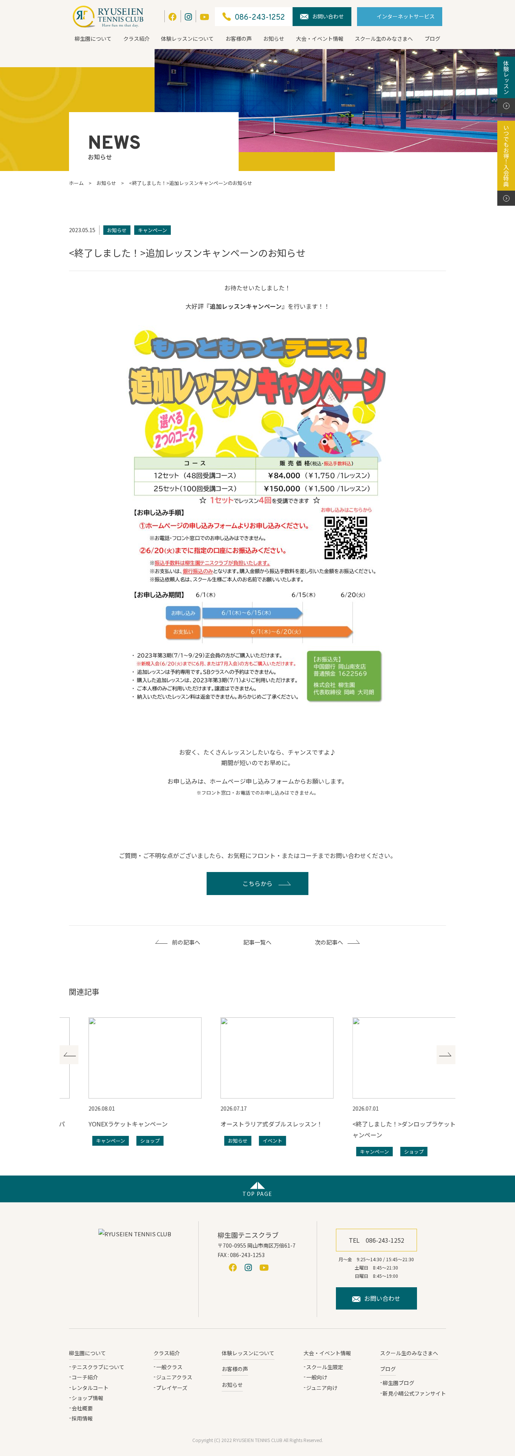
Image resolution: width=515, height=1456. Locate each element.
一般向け (316, 1377)
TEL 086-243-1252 (376, 1240)
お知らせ (273, 38)
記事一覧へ (257, 942)
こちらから (257, 883)
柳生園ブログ (398, 1383)
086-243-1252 (260, 18)
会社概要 (82, 1408)
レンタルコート (90, 1387)
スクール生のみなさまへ (384, 38)
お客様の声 (238, 38)
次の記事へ (329, 942)
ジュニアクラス (174, 1377)
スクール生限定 (324, 1367)
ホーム (76, 182)
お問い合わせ (328, 16)
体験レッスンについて (187, 38)
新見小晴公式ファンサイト (414, 1393)
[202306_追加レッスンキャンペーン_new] (257, 520)
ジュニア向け (321, 1387)
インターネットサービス (406, 16)
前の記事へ (186, 942)
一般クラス (169, 1367)
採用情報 (82, 1418)
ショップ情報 (87, 1398)
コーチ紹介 (85, 1377)
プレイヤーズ (171, 1387)
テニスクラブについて (98, 1367)
